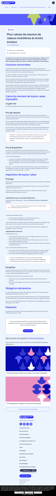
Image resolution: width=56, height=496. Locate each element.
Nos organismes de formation (27, 467)
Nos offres (22, 457)
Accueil (6, 7)
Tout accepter (19, 492)
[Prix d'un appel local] (28, 471)
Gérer (21, 447)
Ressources (14, 7)
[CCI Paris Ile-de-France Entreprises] (8, 2)
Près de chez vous (24, 428)
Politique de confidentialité (24, 480)
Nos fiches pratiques (25, 437)
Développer (22, 450)
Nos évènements (24, 434)
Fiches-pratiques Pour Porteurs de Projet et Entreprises (32, 7)
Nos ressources (23, 431)
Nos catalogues (23, 463)
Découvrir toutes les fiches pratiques (28, 409)
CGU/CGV (21, 483)
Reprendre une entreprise (26, 454)
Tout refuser (29, 492)
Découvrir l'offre (28, 331)
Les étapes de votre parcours (27, 441)
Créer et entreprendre (25, 444)
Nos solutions (23, 460)
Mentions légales (22, 481)
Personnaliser (38, 492)
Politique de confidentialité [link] (28, 494)
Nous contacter (25, 476)
